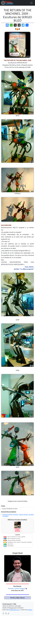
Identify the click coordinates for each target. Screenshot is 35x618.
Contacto (29, 609)
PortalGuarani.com (14, 609)
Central (16, 588)
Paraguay (22, 588)
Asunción (11, 588)
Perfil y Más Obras (17, 598)
